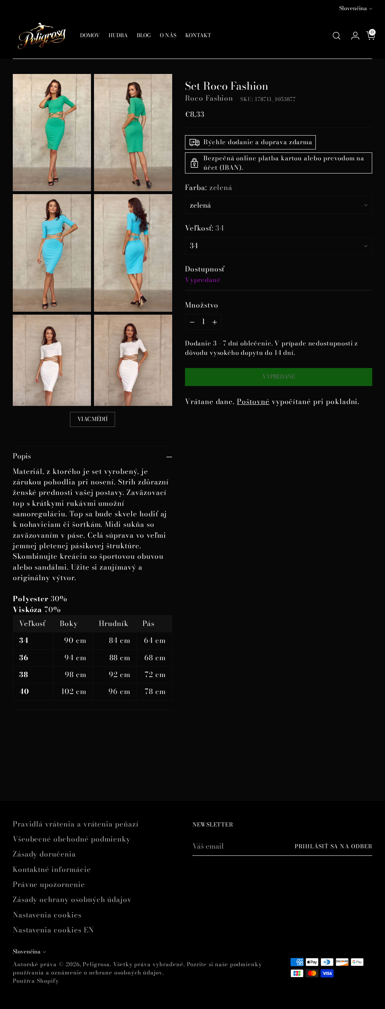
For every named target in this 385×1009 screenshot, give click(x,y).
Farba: (208, 187)
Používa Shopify (36, 981)
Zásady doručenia (44, 854)
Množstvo (201, 305)
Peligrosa (96, 964)
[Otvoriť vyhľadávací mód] (336, 35)
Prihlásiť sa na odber (333, 846)
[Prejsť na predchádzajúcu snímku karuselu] (348, 775)
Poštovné (253, 401)
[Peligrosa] (41, 35)
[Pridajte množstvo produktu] (214, 321)
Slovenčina (353, 8)
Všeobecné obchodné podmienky (71, 839)
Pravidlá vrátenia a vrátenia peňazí (76, 824)
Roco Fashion (209, 98)
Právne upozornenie (49, 884)
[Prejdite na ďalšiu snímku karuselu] (365, 775)
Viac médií (92, 419)
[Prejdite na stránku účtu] (352, 35)
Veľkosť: (204, 228)
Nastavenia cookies (47, 914)
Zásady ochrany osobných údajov (72, 899)
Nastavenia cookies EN (53, 930)
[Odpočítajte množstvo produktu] (192, 321)
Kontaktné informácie (52, 869)
